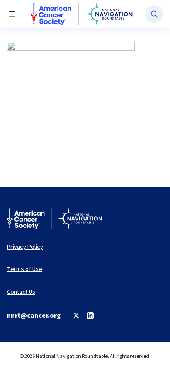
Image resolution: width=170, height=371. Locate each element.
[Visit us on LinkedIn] (90, 315)
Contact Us (21, 292)
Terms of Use (24, 269)
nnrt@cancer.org (34, 315)
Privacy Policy (25, 247)
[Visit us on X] (76, 315)
